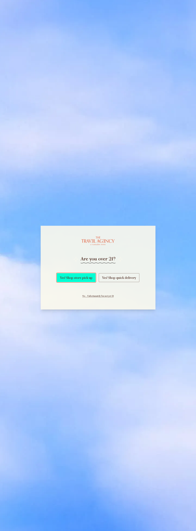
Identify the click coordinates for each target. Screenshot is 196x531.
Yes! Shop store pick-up (76, 278)
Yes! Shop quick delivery (119, 278)
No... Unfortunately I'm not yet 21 (98, 296)
